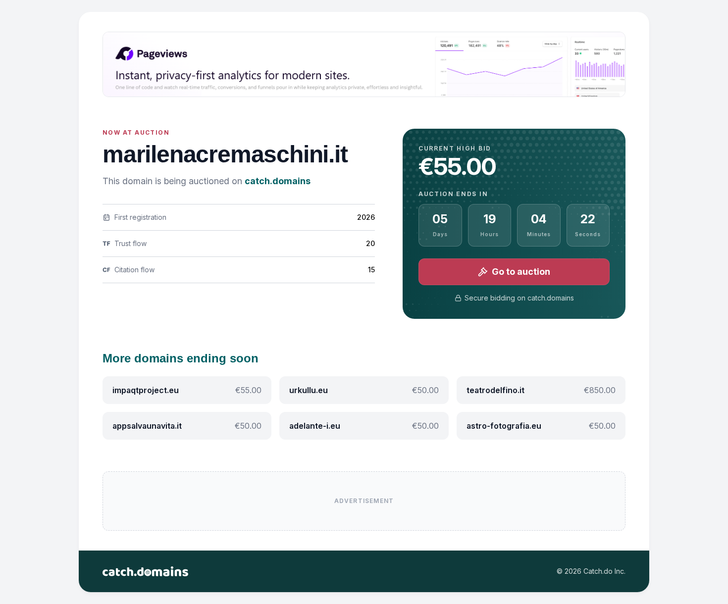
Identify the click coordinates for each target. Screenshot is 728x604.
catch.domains (278, 181)
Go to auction (521, 271)
